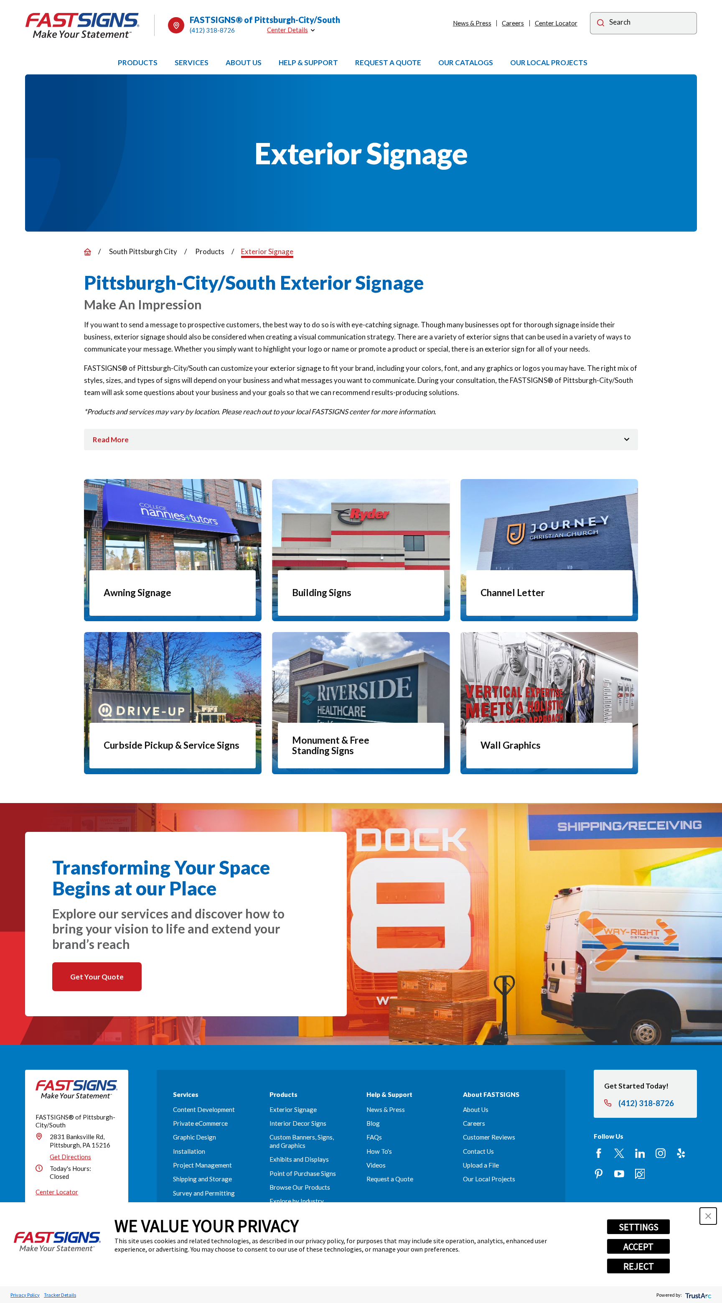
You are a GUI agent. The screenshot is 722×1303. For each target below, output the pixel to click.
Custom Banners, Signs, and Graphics (301, 1141)
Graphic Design (194, 1137)
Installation (189, 1151)
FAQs (374, 1137)
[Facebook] (599, 1153)
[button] (708, 1216)
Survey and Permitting (204, 1193)
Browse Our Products (299, 1187)
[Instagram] (661, 1153)
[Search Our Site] (600, 24)
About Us (475, 1109)
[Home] (82, 25)
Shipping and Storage (202, 1179)
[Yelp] (681, 1153)
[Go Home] (87, 251)
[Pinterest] (599, 1174)
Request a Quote (389, 1179)
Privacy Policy (25, 1295)
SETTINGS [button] (638, 1227)
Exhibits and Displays (299, 1159)
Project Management (202, 1165)
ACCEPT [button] (638, 1246)
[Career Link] (640, 1174)
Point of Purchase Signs (302, 1173)
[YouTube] (619, 1174)
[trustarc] (697, 1295)
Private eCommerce (200, 1123)
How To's (379, 1151)
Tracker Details (60, 1295)
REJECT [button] (638, 1266)
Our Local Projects (489, 1179)
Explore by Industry (296, 1201)
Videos (376, 1165)
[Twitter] (619, 1153)
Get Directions (70, 1156)
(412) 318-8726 (212, 30)
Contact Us (478, 1151)
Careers (513, 23)
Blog (373, 1123)
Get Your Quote (97, 976)
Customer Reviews (489, 1137)
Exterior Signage (293, 1109)
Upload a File (481, 1165)
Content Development (204, 1109)
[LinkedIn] (640, 1153)
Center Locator (556, 23)
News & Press (472, 23)
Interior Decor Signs (297, 1123)
